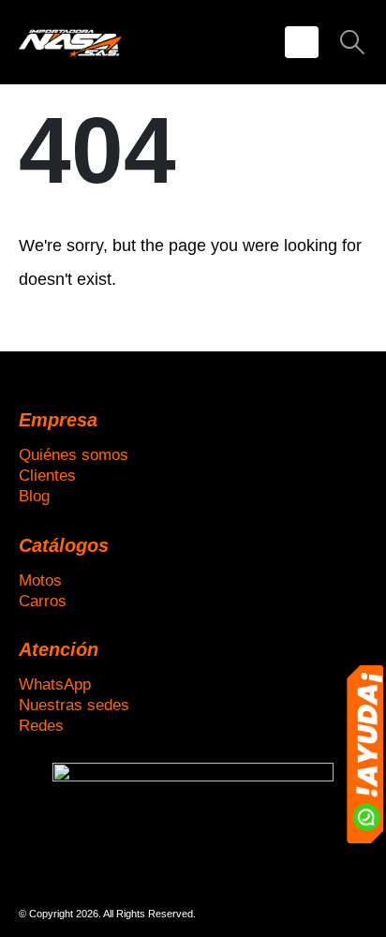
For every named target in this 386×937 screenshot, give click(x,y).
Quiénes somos (73, 454)
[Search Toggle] (352, 42)
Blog (34, 495)
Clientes (47, 475)
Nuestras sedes (74, 704)
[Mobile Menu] (302, 42)
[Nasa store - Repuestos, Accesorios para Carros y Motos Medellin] (70, 41)
